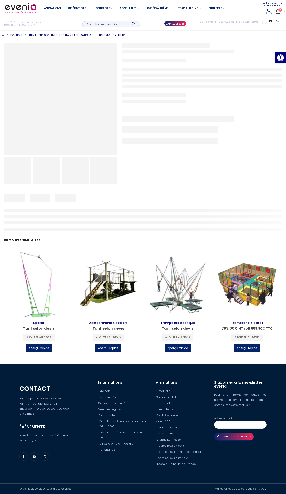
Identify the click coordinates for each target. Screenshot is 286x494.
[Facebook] (264, 21)
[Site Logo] (20, 8)
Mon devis (242, 21)
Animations (52, 8)
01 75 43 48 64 (51, 399)
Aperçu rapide (39, 348)
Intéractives (77, 8)
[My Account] (268, 11)
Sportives (103, 8)
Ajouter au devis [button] (38, 337)
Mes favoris (226, 21)
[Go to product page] (39, 285)
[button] (280, 57)
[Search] (134, 24)
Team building (188, 8)
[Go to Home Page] (3, 35)
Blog (254, 21)
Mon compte (207, 21)
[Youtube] (270, 21)
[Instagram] (277, 21)
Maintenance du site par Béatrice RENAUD (241, 488)
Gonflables (128, 8)
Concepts (215, 8)
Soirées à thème (157, 8)
